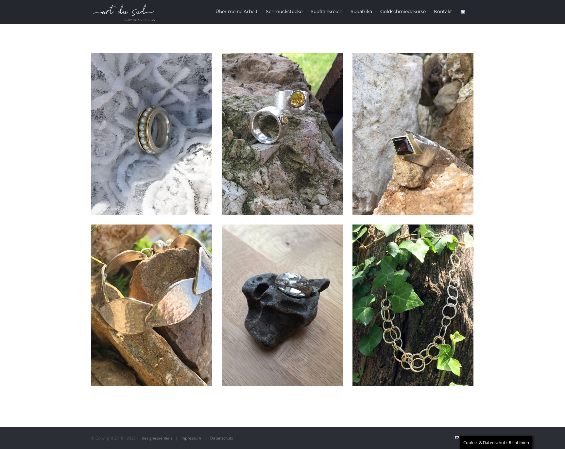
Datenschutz (221, 438)
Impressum (190, 438)
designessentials (157, 438)
